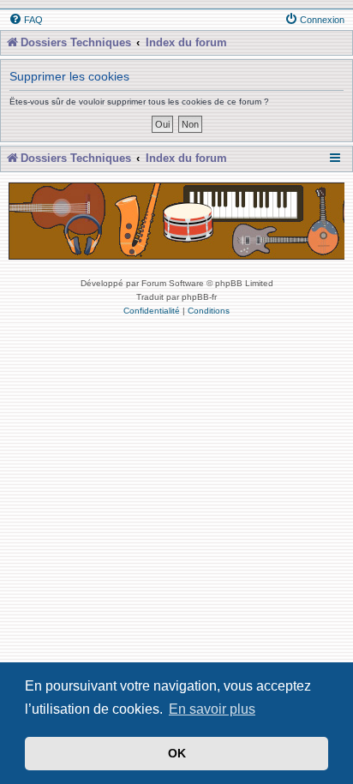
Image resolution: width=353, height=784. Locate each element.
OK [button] (177, 753)
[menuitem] (26, 19)
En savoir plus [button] (212, 709)
